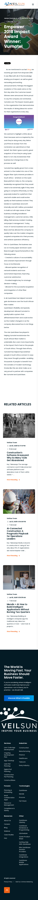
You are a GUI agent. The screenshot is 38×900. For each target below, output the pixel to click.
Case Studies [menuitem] (9, 835)
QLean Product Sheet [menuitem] (24, 838)
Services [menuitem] (7, 743)
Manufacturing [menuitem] (24, 751)
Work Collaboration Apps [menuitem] (9, 798)
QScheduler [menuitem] (23, 833)
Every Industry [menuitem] (24, 765)
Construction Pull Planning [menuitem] (9, 776)
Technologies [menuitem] (24, 786)
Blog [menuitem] (5, 828)
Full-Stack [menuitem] (22, 801)
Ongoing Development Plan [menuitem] (9, 755)
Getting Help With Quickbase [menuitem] (25, 843)
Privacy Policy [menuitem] (8, 882)
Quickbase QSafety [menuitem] (23, 821)
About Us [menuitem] (7, 820)
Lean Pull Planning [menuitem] (7, 765)
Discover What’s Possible (19, 698)
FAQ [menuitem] (5, 838)
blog (29, 69)
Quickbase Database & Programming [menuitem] (24, 828)
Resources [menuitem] (8, 816)
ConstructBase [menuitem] (9, 780)
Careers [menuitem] (7, 824)
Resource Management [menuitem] (9, 804)
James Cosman (9, 18)
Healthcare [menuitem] (23, 758)
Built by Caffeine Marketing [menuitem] (24, 882)
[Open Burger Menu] (33, 4)
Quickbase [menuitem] (23, 790)
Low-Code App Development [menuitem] (9, 749)
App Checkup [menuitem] (9, 761)
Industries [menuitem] (23, 743)
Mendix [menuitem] (21, 794)
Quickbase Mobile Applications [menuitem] (23, 862)
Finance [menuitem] (22, 755)
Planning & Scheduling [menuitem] (8, 791)
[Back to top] (7, 890)
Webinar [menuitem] (7, 831)
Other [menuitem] (21, 816)
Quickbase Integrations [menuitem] (23, 856)
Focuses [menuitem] (7, 786)
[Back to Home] (14, 7)
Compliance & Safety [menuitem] (9, 809)
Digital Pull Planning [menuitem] (8, 770)
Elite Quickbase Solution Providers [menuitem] (24, 849)
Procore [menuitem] (22, 797)
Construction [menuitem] (24, 748)
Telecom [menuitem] (22, 762)
